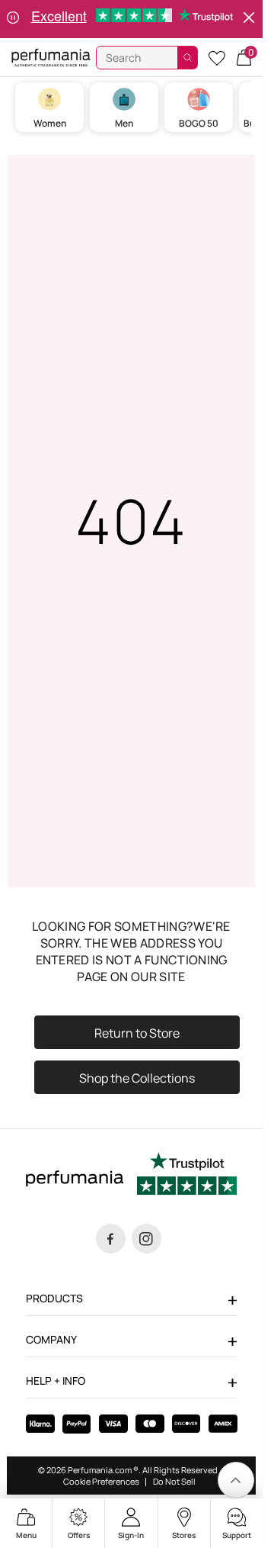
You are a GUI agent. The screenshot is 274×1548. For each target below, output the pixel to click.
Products (54, 1298)
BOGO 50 (198, 123)
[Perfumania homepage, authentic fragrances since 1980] (51, 56)
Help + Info (55, 1380)
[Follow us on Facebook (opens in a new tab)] (111, 1239)
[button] (244, 58)
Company (51, 1339)
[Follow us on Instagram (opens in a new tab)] (146, 1239)
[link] (236, 1480)
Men (124, 123)
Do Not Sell (174, 1481)
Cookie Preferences (101, 1481)
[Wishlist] (217, 57)
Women (49, 123)
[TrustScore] (187, 1176)
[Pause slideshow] (13, 19)
